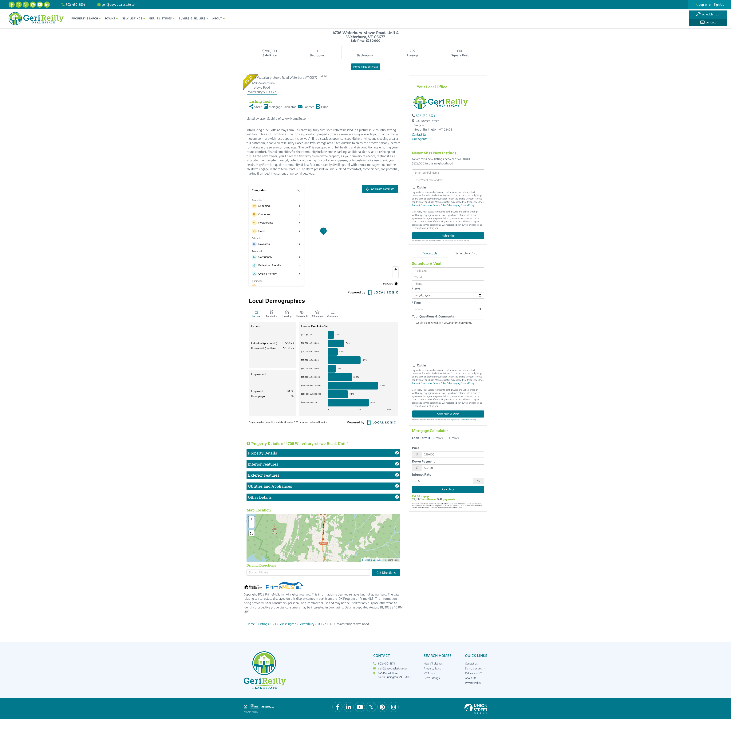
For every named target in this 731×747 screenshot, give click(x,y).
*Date (416, 289)
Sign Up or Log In (475, 668)
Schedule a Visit (466, 253)
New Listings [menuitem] (132, 18)
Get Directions (386, 573)
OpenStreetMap (380, 560)
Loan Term (419, 438)
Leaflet (365, 560)
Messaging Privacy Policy (461, 205)
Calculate (448, 489)
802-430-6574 (75, 4)
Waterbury (307, 624)
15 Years (453, 438)
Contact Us (419, 134)
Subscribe (448, 236)
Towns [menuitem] (110, 18)
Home (251, 624)
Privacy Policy (439, 205)
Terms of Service (466, 420)
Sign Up (719, 4)
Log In (703, 4)
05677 (322, 624)
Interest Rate (421, 474)
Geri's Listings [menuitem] (160, 18)
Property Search (433, 668)
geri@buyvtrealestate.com (119, 4)
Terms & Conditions (422, 205)
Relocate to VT (473, 673)
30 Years (437, 438)
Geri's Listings (432, 678)
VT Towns (429, 673)
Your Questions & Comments (433, 316)
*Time (416, 303)
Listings (263, 624)
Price (415, 448)
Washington (288, 624)
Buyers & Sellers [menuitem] (192, 18)
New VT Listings (433, 663)
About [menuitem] (217, 18)
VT (274, 624)
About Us (470, 678)
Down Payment (423, 461)
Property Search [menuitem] (84, 18)
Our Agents (419, 139)
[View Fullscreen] (252, 533)
